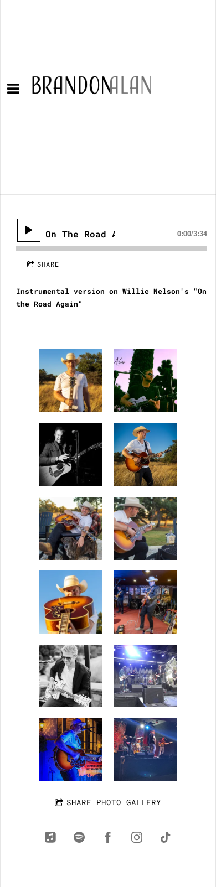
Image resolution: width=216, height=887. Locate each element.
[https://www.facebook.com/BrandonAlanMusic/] (108, 837)
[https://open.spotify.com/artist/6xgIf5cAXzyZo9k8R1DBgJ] (79, 837)
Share (48, 264)
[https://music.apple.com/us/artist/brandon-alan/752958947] (50, 837)
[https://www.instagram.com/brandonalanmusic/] (136, 837)
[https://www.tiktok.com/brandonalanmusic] (165, 837)
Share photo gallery (113, 802)
